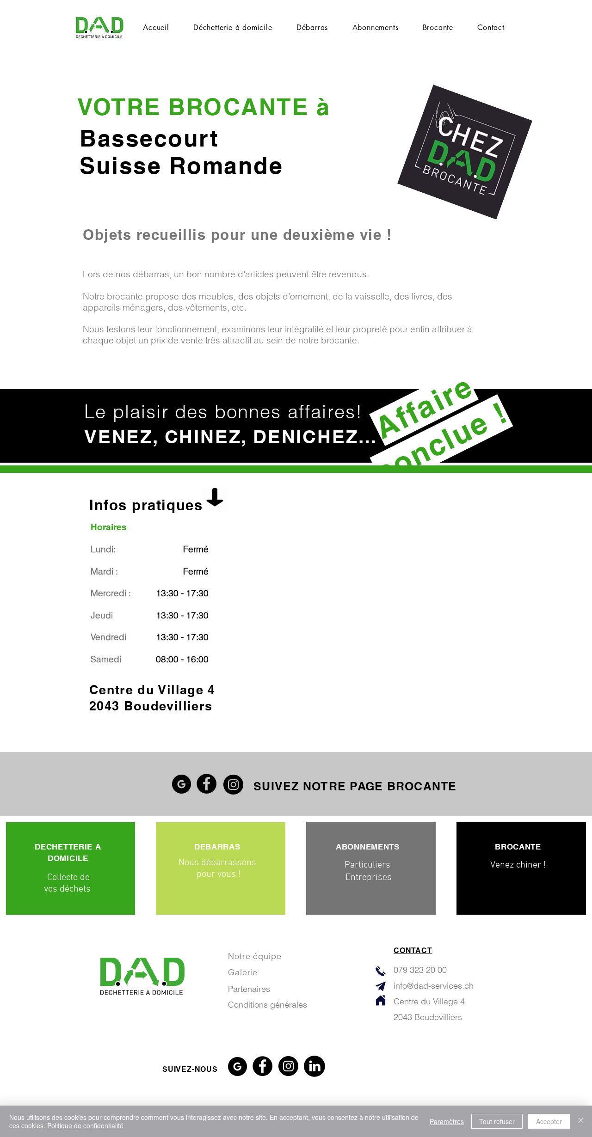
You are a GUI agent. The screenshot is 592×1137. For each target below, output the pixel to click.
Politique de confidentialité (85, 1125)
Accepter (549, 1121)
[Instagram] (233, 785)
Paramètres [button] (447, 1121)
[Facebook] (206, 784)
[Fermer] (580, 1121)
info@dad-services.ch (434, 985)
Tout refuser (497, 1121)
